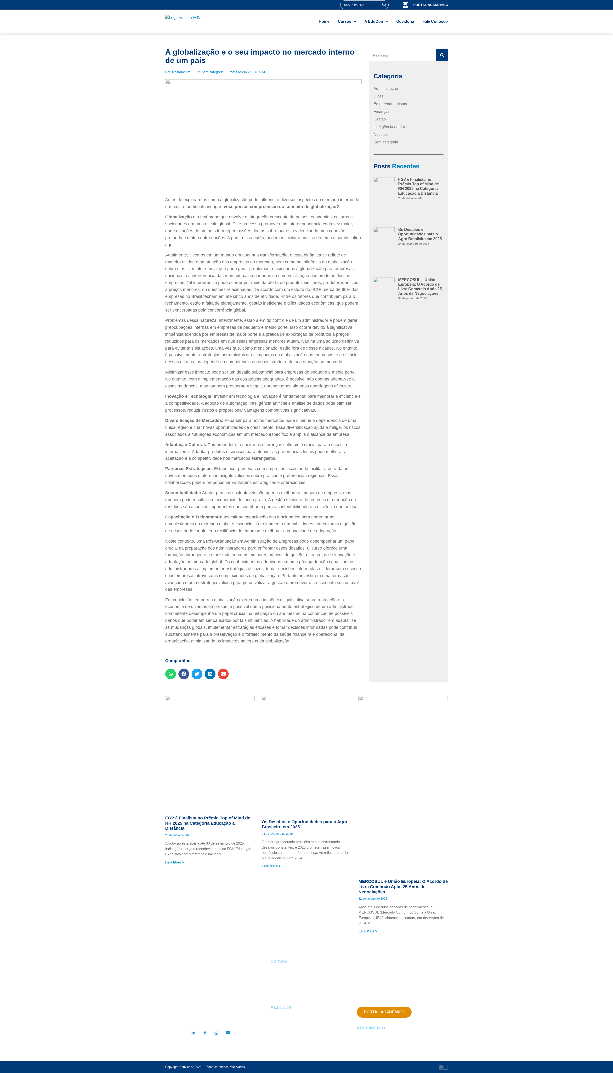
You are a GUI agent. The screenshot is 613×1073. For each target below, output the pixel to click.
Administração (386, 88)
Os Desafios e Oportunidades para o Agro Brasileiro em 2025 (420, 234)
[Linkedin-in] (193, 1032)
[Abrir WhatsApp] (601, 1061)
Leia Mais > (174, 862)
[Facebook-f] (205, 1032)
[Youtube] (228, 1032)
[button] (170, 674)
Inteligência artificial (390, 127)
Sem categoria (213, 72)
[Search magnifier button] (384, 5)
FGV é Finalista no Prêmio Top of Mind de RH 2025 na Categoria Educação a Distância (207, 823)
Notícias (380, 134)
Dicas (378, 96)
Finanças (381, 111)
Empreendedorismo (390, 104)
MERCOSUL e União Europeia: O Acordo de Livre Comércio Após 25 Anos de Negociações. (403, 886)
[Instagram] (216, 1032)
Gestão (380, 119)
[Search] (442, 55)
